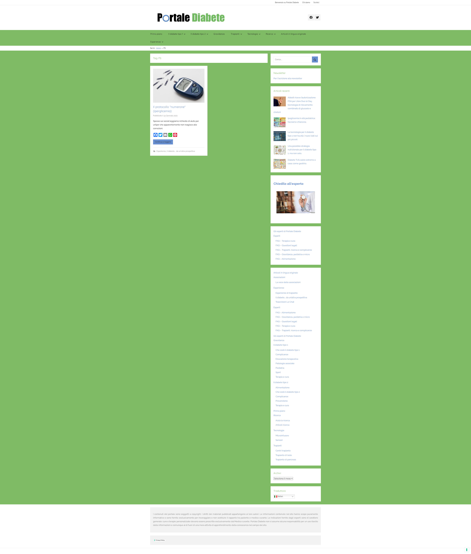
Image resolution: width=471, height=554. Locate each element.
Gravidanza (219, 34)
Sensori (279, 440)
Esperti (277, 236)
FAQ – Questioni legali (286, 245)
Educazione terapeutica (287, 359)
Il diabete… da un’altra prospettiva (291, 297)
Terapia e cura (282, 377)
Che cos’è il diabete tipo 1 (288, 350)
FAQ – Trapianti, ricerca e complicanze (294, 250)
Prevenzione (282, 401)
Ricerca (269, 34)
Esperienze (155, 41)
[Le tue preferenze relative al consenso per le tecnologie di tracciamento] (466, 549)
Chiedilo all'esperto (288, 183)
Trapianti (235, 34)
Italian (280, 496)
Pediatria (280, 368)
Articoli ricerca (282, 425)
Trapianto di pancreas (286, 459)
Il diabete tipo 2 (198, 34)
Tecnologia (252, 34)
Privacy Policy (160, 540)
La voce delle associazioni (288, 282)
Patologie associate (285, 363)
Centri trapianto (283, 450)
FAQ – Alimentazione (286, 259)
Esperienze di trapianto (287, 293)
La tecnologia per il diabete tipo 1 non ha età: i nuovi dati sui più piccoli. (303, 136)
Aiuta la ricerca (283, 420)
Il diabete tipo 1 (175, 34)
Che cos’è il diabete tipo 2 (288, 392)
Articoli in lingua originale (293, 34)
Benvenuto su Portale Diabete (287, 2)
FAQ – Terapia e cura (285, 241)
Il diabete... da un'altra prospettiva (181, 151)
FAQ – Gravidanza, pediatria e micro (293, 254)
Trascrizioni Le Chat (285, 302)
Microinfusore (282, 435)
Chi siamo (306, 2)
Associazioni (279, 277)
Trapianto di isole (284, 455)
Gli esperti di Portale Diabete (287, 231)
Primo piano (156, 34)
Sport (278, 372)
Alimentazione (282, 387)
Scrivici (316, 2)
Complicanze (282, 354)
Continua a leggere (163, 142)
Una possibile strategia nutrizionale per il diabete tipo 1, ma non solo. (302, 150)
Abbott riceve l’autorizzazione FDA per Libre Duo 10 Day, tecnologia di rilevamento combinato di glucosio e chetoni (295, 104)
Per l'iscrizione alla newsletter (288, 78)
